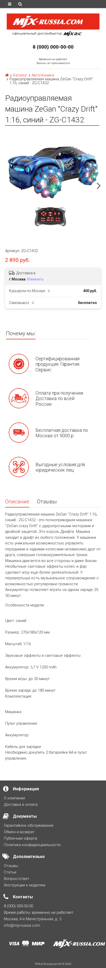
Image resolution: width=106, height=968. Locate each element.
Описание (17, 501)
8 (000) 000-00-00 (53, 47)
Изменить (35, 279)
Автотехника (43, 75)
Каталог (20, 75)
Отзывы (47, 501)
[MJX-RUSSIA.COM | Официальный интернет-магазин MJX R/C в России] (53, 24)
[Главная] (7, 75)
